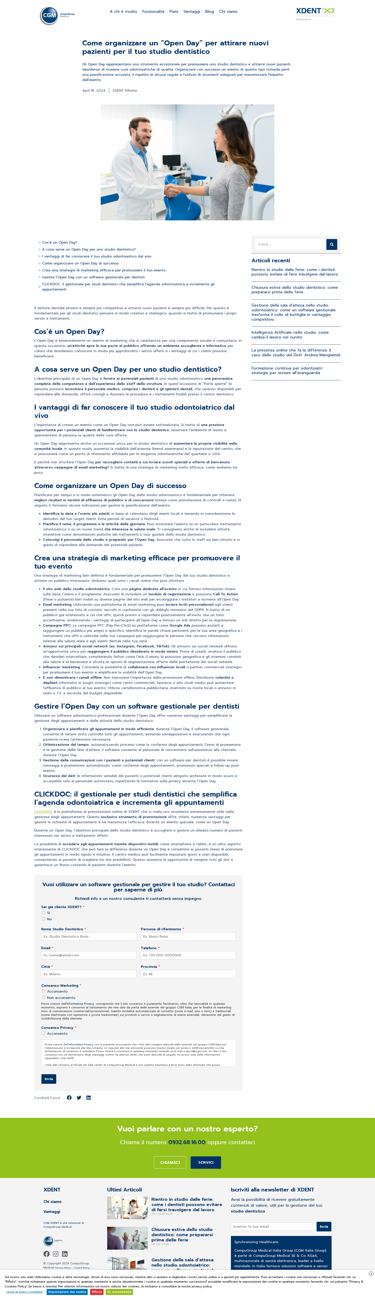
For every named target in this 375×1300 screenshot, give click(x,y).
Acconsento (57, 991)
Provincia (150, 967)
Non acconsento (61, 997)
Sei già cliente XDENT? (63, 907)
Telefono (150, 948)
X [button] (371, 1274)
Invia (49, 1079)
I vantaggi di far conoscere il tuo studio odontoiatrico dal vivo (96, 256)
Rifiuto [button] (97, 1292)
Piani (173, 11)
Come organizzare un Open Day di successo (80, 263)
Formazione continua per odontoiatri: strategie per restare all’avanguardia (287, 370)
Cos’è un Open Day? (59, 242)
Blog (209, 11)
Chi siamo (228, 11)
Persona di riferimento (162, 929)
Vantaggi (191, 11)
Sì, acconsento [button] (119, 1292)
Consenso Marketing (61, 985)
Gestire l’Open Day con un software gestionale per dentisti (93, 277)
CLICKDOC (43, 811)
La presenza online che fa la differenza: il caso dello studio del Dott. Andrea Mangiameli (296, 352)
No (49, 919)
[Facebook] (46, 1254)
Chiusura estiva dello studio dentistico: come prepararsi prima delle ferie (295, 289)
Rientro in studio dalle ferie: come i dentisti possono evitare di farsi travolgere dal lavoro (295, 272)
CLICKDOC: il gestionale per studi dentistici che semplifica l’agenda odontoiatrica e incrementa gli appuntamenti (128, 287)
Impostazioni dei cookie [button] (67, 1292)
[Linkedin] (65, 1254)
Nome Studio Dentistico (63, 929)
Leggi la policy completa (25, 1292)
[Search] (331, 244)
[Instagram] (56, 1254)
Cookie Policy (81, 1267)
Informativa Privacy (80, 1004)
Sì (48, 913)
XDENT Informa (124, 90)
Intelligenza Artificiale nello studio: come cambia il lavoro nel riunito (290, 334)
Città (47, 967)
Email (47, 948)
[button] (69, 1097)
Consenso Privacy (58, 1028)
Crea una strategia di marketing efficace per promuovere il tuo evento (104, 270)
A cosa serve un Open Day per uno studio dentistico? (89, 249)
